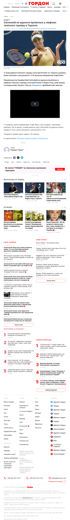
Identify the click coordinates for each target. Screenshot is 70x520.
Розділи (21, 398)
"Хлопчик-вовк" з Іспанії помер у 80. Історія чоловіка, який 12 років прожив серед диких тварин (53, 346)
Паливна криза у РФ (12, 11)
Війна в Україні (9, 402)
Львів (37, 405)
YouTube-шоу (24, 441)
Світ (5, 413)
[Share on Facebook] (14, 157)
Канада (7, 162)
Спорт (12, 16)
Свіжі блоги (41, 240)
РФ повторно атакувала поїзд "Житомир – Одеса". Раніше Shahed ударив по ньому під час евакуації (18, 257)
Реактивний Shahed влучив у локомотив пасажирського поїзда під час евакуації (18, 320)
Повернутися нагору (55, 481)
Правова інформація (11, 458)
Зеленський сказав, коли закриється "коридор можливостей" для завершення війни (18, 312)
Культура (7, 420)
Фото (21, 430)
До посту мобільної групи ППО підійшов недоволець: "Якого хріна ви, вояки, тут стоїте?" (50, 257)
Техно (6, 424)
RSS (55, 441)
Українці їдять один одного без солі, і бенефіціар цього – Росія (51, 249)
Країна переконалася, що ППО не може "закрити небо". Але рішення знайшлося (52, 355)
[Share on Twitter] (18, 157)
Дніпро (37, 420)
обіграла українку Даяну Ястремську (32, 138)
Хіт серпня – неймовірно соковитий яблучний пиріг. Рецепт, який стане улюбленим (19, 343)
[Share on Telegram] (22, 157)
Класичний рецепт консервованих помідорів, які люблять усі (19, 334)
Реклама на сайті (9, 454)
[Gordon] (39, 3)
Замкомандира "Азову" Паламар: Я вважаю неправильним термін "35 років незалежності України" (52, 372)
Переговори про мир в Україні (31, 11)
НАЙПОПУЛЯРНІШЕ (43, 340)
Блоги (50, 7)
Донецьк (38, 413)
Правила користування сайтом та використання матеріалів (26, 453)
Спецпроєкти (24, 444)
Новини (6, 7)
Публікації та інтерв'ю (20, 7)
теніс (12, 162)
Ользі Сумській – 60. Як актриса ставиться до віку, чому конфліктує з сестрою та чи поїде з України (55, 226)
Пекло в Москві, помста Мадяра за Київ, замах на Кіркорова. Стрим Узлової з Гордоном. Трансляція (52, 382)
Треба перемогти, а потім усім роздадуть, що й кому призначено (49, 274)
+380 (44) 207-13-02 (36, 478)
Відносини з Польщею (52, 11)
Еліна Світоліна (36, 162)
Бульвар (57, 7)
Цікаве (6, 439)
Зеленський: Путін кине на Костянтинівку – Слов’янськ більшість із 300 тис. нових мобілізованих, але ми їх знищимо (19, 278)
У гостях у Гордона (38, 7)
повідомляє (37, 85)
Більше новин (19, 324)
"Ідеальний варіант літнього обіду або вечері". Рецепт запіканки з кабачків (20, 370)
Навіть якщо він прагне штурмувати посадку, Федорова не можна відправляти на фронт (50, 266)
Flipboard (57, 437)
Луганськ (38, 428)
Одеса (37, 409)
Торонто (19, 162)
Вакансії (6, 447)
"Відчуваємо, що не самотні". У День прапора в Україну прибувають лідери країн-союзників (18, 295)
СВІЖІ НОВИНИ (10, 242)
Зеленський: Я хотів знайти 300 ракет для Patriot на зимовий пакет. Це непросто (18, 264)
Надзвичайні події (10, 431)
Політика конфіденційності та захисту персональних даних (26, 461)
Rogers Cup (27, 162)
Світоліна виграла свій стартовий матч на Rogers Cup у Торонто (33, 196)
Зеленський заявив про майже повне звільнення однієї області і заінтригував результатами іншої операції (17, 304)
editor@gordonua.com (59, 478)
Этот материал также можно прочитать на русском (38, 28)
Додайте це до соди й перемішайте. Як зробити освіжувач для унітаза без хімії (21, 352)
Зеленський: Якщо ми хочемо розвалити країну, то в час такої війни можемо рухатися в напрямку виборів (18, 249)
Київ (36, 402)
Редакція (7, 450)
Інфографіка (8, 435)
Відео (21, 433)
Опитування (23, 437)
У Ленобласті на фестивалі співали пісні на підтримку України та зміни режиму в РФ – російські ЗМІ (18, 286)
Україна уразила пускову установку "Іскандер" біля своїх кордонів (16, 271)
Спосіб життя (8, 428)
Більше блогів (51, 280)
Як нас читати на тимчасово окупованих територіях (9, 464)
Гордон (6, 16)
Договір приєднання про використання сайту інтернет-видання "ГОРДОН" (26, 469)
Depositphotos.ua (27, 497)
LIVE (20, 422)
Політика (7, 405)
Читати (60, 169)
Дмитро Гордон (60, 402)
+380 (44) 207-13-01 (13, 478)
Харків (37, 417)
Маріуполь (38, 424)
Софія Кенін (46, 162)
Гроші (6, 409)
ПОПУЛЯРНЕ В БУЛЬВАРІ (14, 329)
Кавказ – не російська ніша (47, 243)
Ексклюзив (23, 426)
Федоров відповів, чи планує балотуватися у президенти (50, 364)
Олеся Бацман (59, 429)
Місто (36, 398)
